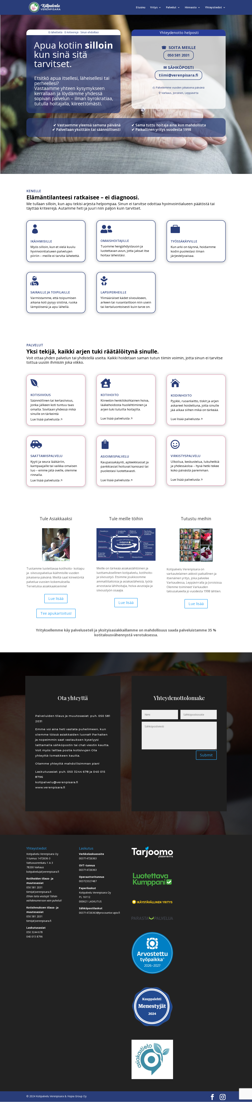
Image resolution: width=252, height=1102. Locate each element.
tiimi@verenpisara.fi (178, 75)
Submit (206, 755)
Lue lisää (55, 598)
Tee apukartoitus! (56, 613)
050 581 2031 (179, 55)
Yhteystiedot (213, 7)
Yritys (154, 7)
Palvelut (171, 7)
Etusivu (140, 7)
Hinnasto (191, 7)
